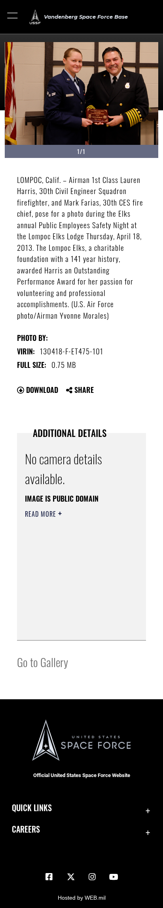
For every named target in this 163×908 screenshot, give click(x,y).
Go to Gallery (42, 661)
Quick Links (32, 808)
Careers (26, 829)
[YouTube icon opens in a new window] (114, 877)
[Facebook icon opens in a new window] (49, 877)
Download (41, 390)
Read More (41, 514)
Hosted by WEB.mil (82, 898)
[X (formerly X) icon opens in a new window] (71, 877)
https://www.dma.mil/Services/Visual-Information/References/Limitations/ (73, 625)
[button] (13, 17)
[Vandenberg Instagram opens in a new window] (92, 877)
